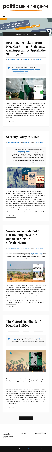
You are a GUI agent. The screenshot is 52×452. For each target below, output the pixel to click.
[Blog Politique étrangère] (26, 7)
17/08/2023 (26, 59)
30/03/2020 (26, 248)
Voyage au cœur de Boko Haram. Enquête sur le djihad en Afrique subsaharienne (22, 237)
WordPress (25, 448)
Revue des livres (38, 142)
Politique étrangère (21, 151)
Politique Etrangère (13, 59)
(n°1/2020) (40, 253)
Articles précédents (26, 418)
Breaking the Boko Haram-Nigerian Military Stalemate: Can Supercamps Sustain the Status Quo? (26, 48)
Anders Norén (38, 448)
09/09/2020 (26, 142)
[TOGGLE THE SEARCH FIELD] (48, 16)
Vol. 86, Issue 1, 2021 (22, 73)
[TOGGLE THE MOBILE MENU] (4, 16)
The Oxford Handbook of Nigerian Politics (23, 323)
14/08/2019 (26, 330)
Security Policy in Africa (22, 137)
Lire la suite (11, 121)
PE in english (37, 59)
